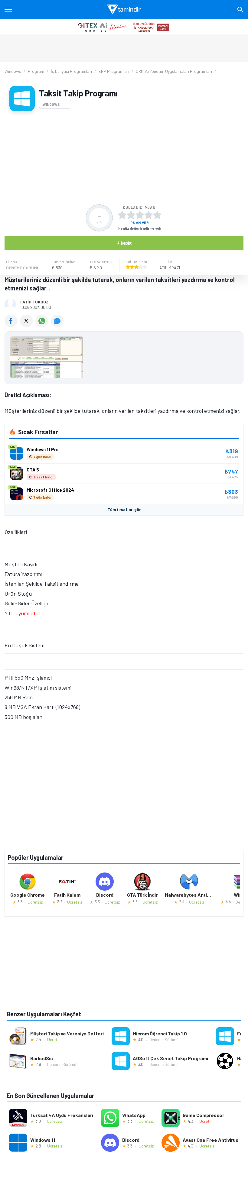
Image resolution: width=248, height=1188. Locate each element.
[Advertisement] (124, 157)
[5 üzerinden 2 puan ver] (131, 215)
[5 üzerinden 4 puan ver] (148, 215)
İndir (124, 243)
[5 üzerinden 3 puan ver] (139, 215)
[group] (124, 359)
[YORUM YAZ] (58, 325)
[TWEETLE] (27, 325)
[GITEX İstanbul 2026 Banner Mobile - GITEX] (124, 26)
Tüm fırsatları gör (124, 509)
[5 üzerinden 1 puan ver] (122, 215)
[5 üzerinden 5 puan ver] (157, 215)
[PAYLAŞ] (12, 325)
